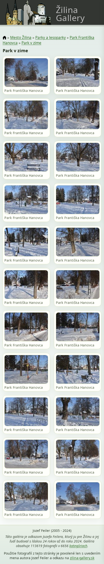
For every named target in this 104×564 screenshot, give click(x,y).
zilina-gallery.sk (82, 558)
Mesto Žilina (20, 37)
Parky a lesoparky (50, 37)
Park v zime (31, 42)
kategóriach (78, 545)
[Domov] (4, 38)
